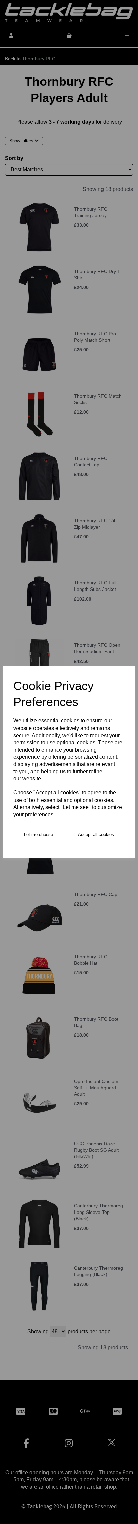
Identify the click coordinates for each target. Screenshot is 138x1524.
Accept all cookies (96, 834)
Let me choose (38, 834)
